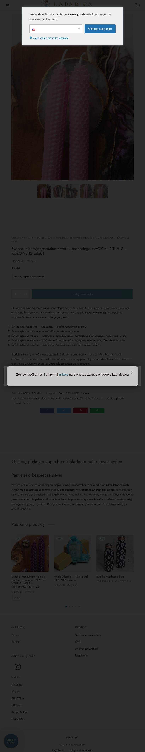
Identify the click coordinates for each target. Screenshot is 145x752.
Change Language (100, 29)
